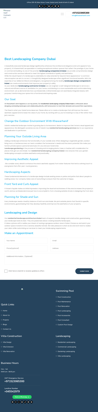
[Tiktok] (52, 6)
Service (69, 50)
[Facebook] (39, 6)
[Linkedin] (55, 6)
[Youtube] (49, 6)
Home (62, 50)
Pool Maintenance (64, 302)
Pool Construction (64, 297)
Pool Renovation (64, 306)
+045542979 (12, 391)
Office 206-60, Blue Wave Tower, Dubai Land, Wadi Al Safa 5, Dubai (50, 2)
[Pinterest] (58, 6)
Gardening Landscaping (66, 351)
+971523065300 (80, 12)
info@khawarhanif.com (81, 15)
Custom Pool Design (65, 325)
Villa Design (7, 342)
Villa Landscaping (64, 356)
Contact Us (7, 329)
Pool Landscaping (64, 311)
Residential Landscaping (66, 342)
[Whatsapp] (46, 6)
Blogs (5, 324)
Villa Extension (8, 347)
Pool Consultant (63, 320)
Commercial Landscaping (67, 347)
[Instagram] (42, 6)
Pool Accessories (64, 315)
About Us (6, 315)
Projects (6, 320)
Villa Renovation (9, 351)
